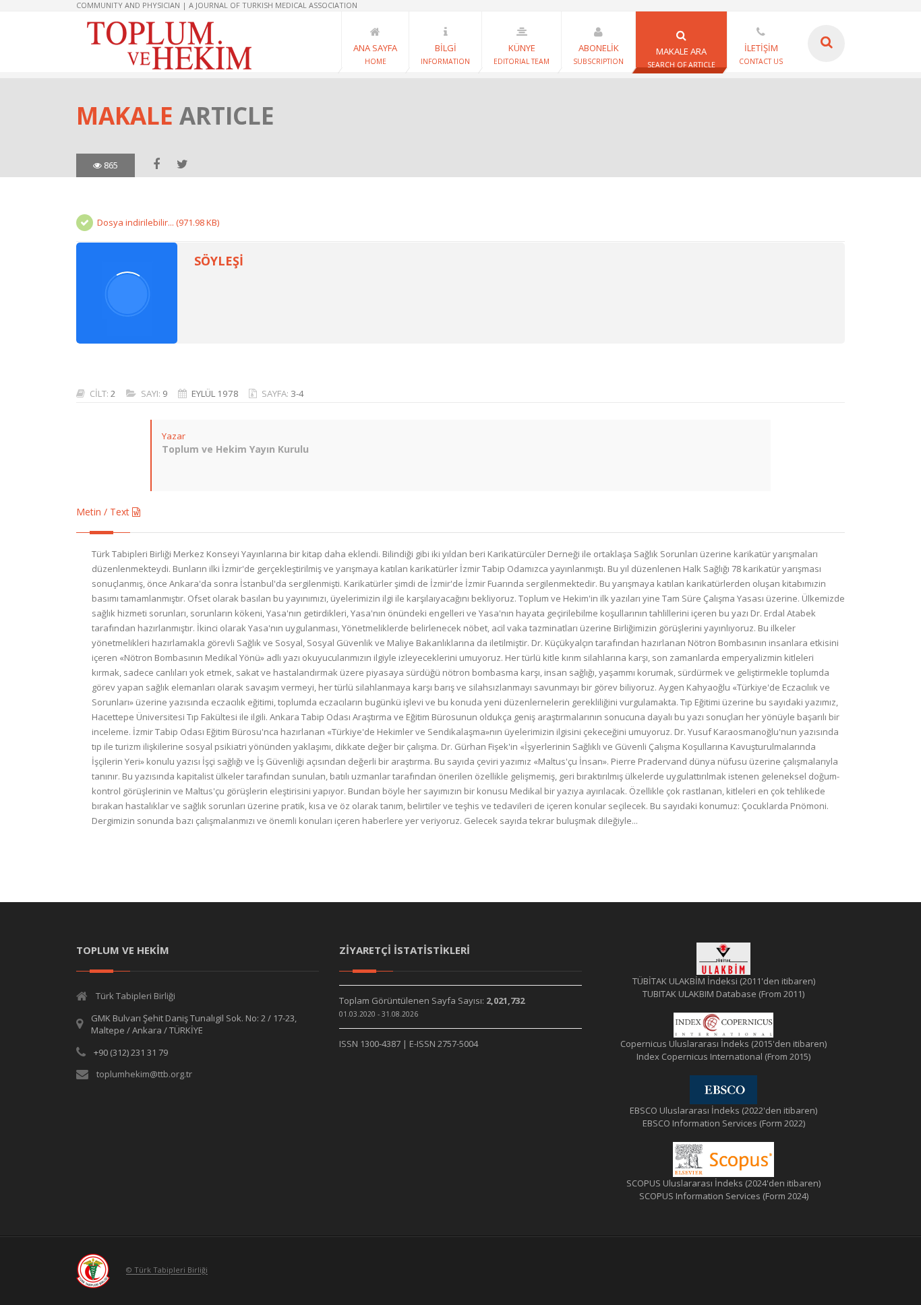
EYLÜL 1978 (215, 393)
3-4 (297, 393)
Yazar (173, 436)
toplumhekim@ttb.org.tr (144, 1074)
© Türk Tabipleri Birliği (167, 1270)
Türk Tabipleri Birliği (135, 996)
